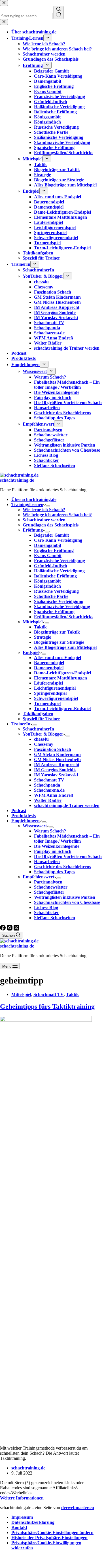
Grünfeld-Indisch (50, 565)
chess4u (41, 739)
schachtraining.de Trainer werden (66, 805)
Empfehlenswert (38, 876)
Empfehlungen (25, 820)
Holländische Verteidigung (59, 570)
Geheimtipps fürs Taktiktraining (47, 1006)
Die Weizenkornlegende (56, 846)
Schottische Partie (51, 596)
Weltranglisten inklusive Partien (64, 897)
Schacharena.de (49, 790)
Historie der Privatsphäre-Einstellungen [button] (49, 1537)
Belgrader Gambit (51, 535)
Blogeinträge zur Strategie (59, 642)
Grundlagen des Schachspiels (50, 524)
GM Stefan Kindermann (57, 754)
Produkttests (23, 815)
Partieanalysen (48, 882)
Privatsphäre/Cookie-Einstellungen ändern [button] (52, 1532)
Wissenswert (35, 825)
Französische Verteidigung (59, 560)
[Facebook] (3, 929)
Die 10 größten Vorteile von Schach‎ (68, 856)
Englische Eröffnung (54, 550)
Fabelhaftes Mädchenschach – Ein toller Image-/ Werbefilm (67, 839)
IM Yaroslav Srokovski (56, 774)
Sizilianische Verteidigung (58, 601)
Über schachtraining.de (33, 499)
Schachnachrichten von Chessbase (67, 902)
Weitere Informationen (22, 1497)
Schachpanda (47, 785)
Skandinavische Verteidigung (62, 606)
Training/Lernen (27, 504)
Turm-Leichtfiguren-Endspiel (62, 708)
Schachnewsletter (50, 887)
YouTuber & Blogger (43, 734)
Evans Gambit (47, 555)
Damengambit (47, 545)
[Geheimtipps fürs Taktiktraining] (46, 1020)
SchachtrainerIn (38, 728)
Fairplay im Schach (52, 851)
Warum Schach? (50, 831)
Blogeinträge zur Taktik (57, 632)
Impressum (22, 1517)
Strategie (42, 637)
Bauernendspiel (49, 662)
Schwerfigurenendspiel (56, 698)
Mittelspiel (32, 621)
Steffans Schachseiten (54, 917)
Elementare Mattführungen (60, 677)
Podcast (18, 810)
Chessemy (43, 744)
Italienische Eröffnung (55, 575)
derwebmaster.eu (77, 1507)
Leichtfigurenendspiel (55, 688)
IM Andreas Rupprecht (56, 764)
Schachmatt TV (49, 780)
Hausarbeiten (47, 861)
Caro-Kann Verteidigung (58, 540)
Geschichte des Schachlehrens (62, 866)
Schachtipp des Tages (54, 871)
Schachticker (46, 912)
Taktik (40, 626)
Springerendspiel (50, 693)
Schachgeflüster (49, 892)
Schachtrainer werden (44, 519)
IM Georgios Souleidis (55, 769)
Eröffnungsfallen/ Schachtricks (63, 616)
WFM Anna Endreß (53, 795)
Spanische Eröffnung (54, 611)
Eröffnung (33, 530)
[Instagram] (10, 929)
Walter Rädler (47, 800)
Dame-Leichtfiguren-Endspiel (62, 672)
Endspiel (31, 652)
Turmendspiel (47, 703)
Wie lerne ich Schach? (44, 509)
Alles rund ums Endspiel (57, 657)
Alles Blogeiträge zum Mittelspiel (65, 647)
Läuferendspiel (48, 683)
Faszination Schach (52, 749)
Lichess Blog (46, 907)
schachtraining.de (17, 480)
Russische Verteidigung (56, 591)
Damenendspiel (48, 667)
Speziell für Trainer (41, 718)
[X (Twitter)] (16, 929)
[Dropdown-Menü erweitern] (48, 506)
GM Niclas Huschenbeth (57, 759)
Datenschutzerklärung (32, 1522)
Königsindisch (47, 586)
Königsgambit (47, 581)
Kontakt (19, 1527)
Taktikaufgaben (38, 713)
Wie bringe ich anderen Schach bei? (57, 514)
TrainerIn (20, 723)
